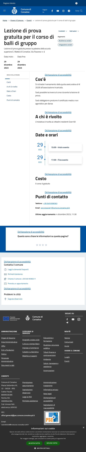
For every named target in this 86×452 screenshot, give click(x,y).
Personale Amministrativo (7, 360)
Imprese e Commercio (30, 347)
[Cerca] (81, 10)
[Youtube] (57, 10)
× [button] (83, 427)
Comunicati (68, 342)
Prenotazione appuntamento (28, 384)
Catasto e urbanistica (30, 351)
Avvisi (66, 346)
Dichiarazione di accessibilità (58, 75)
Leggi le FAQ (27, 396)
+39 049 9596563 (50, 203)
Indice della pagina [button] (13, 75)
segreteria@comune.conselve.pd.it (15, 424)
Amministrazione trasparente (49, 384)
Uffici (3, 346)
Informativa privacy (50, 389)
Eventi (29, 20)
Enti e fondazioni (7, 350)
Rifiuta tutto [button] (52, 443)
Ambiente (47, 359)
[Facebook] (51, 10)
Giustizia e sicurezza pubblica (51, 346)
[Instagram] (62, 10)
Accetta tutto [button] (34, 443)
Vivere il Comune (17, 20)
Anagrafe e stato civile (30, 339)
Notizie (67, 338)
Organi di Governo (8, 338)
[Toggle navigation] (4, 10)
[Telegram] (68, 10)
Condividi (62, 31)
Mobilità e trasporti (29, 356)
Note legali (47, 393)
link (64, 438)
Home (5, 20)
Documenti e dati (7, 365)
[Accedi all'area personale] (76, 3)
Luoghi (67, 357)
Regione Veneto (9, 3)
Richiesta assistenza (30, 400)
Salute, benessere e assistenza (50, 365)
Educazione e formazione (48, 339)
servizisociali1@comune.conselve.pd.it (55, 208)
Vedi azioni (73, 31)
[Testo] (52, 418)
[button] (43, 448)
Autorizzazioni (48, 370)
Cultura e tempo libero (30, 343)
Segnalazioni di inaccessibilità (49, 406)
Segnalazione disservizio (27, 391)
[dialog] (43, 438)
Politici (3, 354)
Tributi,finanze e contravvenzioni (49, 354)
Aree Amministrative (9, 342)
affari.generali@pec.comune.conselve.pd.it (18, 415)
